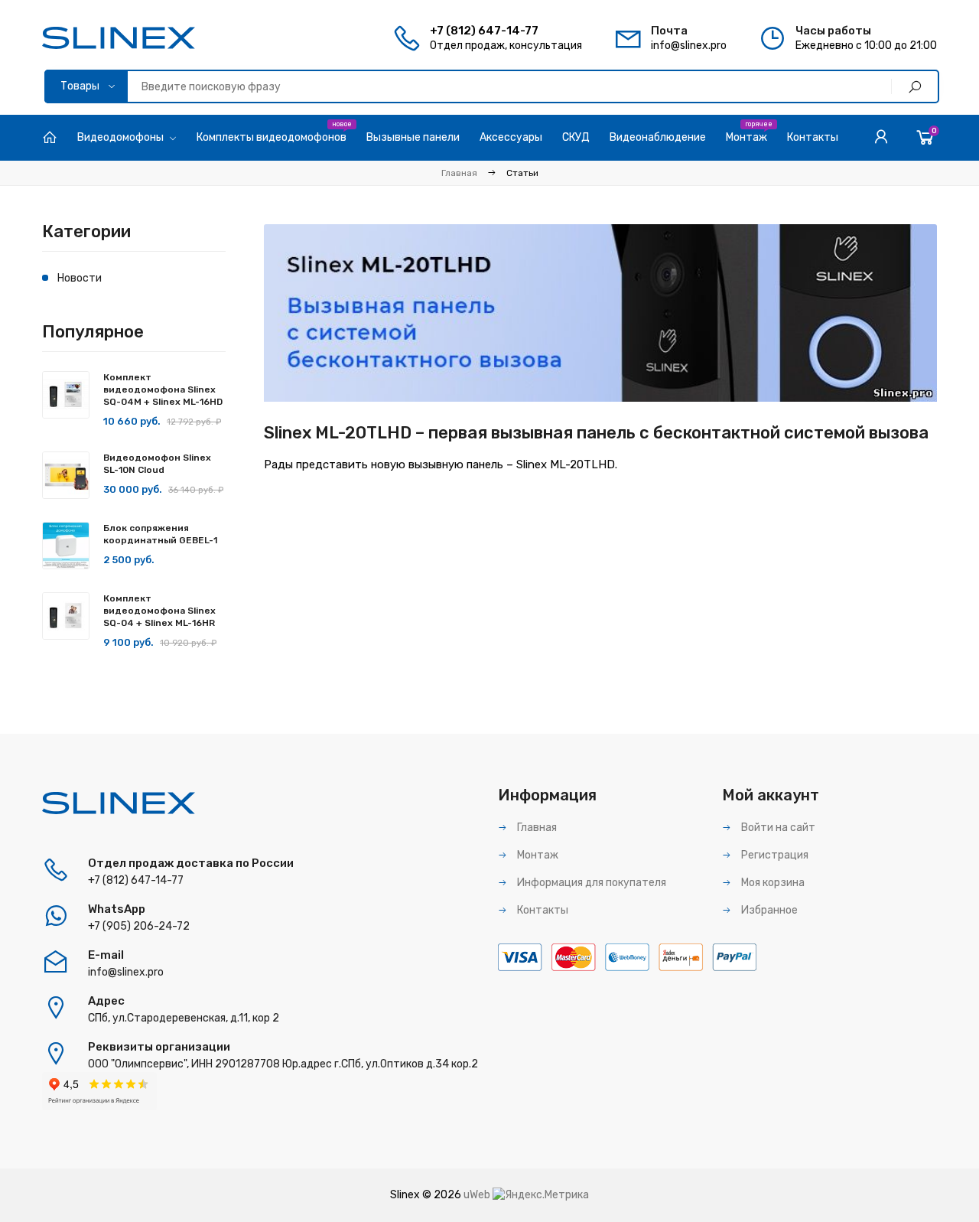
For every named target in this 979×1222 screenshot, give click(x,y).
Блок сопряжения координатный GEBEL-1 (160, 534)
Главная (459, 173)
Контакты (541, 910)
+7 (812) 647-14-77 (484, 30)
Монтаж (536, 855)
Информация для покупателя (590, 882)
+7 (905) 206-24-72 (139, 926)
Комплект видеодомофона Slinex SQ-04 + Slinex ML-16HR (159, 610)
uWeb (476, 1194)
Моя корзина (772, 882)
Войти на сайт (777, 827)
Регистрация (773, 855)
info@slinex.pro (689, 45)
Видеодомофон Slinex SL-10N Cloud (157, 463)
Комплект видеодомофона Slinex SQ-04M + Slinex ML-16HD (163, 389)
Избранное (768, 910)
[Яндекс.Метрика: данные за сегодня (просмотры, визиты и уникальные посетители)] (541, 1195)
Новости (79, 278)
